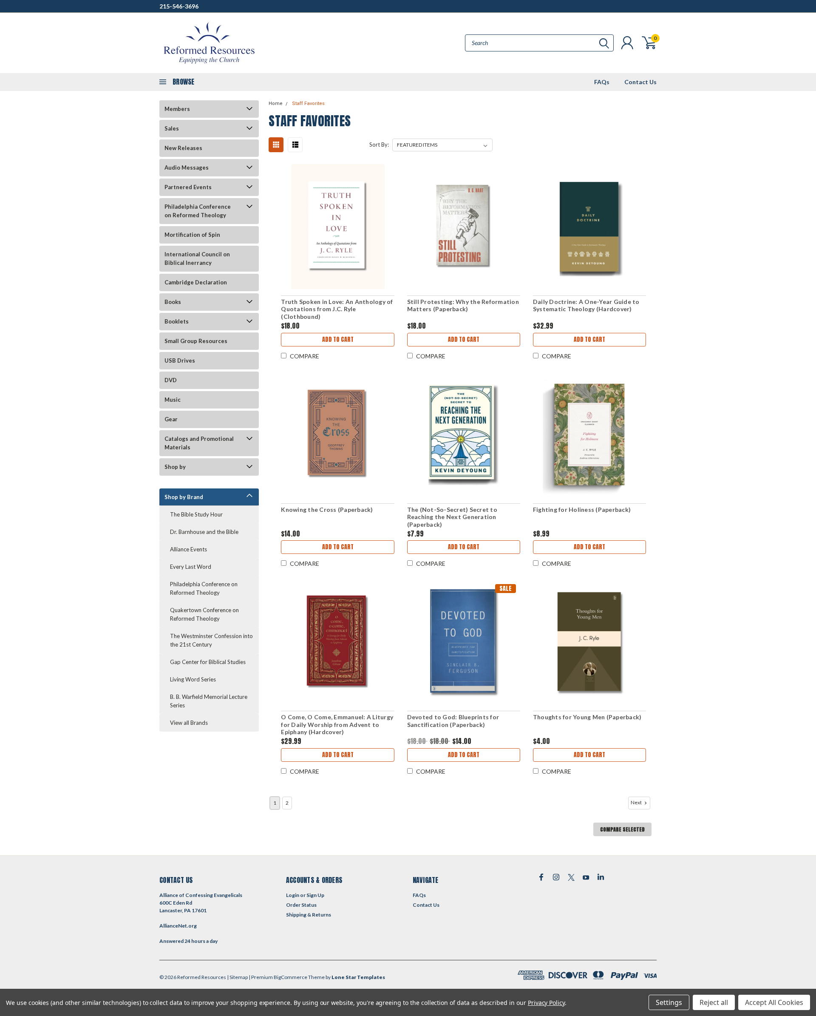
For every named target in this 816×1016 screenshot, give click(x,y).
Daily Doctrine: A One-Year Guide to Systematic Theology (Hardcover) (586, 305)
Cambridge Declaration (195, 282)
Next (637, 802)
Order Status (301, 905)
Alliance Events (188, 549)
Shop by (175, 466)
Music (172, 399)
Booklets (176, 321)
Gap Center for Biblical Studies (208, 661)
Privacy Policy (546, 1003)
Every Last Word (190, 566)
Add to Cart (338, 339)
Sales (171, 128)
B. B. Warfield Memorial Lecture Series (208, 701)
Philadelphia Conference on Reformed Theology (197, 211)
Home (276, 103)
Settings (669, 1002)
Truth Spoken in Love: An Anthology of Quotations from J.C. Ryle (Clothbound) (337, 309)
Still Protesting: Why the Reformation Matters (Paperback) (463, 305)
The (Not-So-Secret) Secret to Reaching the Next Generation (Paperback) (452, 517)
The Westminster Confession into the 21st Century (211, 640)
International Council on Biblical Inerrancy (197, 258)
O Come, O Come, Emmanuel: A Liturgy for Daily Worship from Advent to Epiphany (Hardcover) (337, 724)
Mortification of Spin (192, 234)
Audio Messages (186, 167)
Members (177, 108)
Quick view (338, 226)
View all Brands (189, 722)
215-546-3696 (178, 6)
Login (292, 895)
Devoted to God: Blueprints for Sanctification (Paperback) (453, 720)
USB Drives (179, 360)
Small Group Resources (195, 341)
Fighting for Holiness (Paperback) (582, 509)
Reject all (714, 1002)
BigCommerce (290, 977)
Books (172, 301)
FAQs (601, 81)
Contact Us (640, 81)
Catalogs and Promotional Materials (199, 443)
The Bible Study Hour (196, 514)
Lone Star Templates (358, 977)
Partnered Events (188, 187)
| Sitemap (237, 977)
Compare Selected (622, 829)
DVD (170, 380)
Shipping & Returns (308, 914)
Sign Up (315, 895)
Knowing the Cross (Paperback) (327, 509)
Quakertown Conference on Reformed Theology (204, 614)
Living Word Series (193, 679)
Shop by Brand (183, 497)
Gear (171, 419)
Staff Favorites (308, 103)
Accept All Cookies (774, 1002)
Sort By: (379, 144)
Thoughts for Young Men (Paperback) (587, 717)
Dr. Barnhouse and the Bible (204, 531)
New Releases (183, 148)
